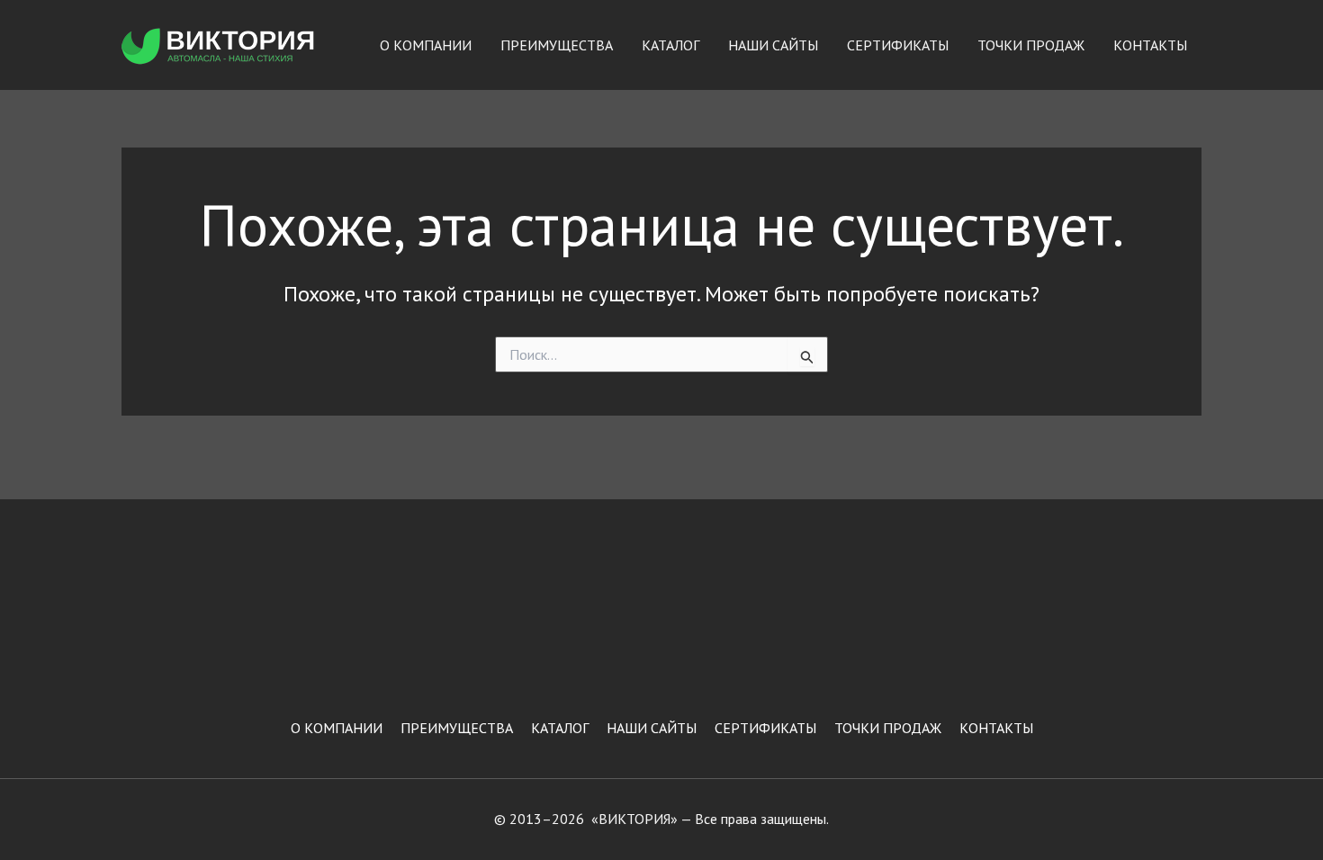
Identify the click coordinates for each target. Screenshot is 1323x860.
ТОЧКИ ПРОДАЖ (1030, 45)
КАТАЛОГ (670, 45)
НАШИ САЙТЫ (773, 45)
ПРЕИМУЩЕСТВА (556, 45)
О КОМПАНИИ (426, 45)
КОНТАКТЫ (1150, 45)
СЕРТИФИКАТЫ (898, 45)
